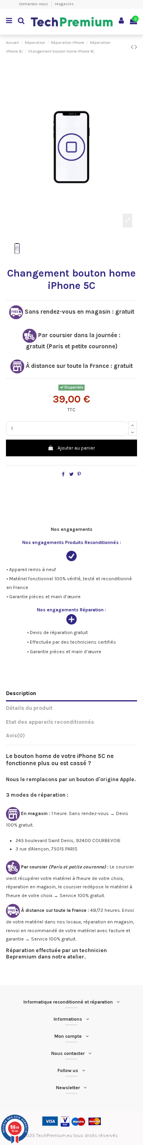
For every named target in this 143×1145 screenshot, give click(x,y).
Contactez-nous (34, 4)
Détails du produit (29, 708)
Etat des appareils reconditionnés (50, 722)
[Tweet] (71, 474)
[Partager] (63, 474)
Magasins (64, 4)
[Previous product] (133, 47)
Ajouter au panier (76, 448)
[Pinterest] (79, 474)
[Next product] (136, 47)
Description (21, 693)
